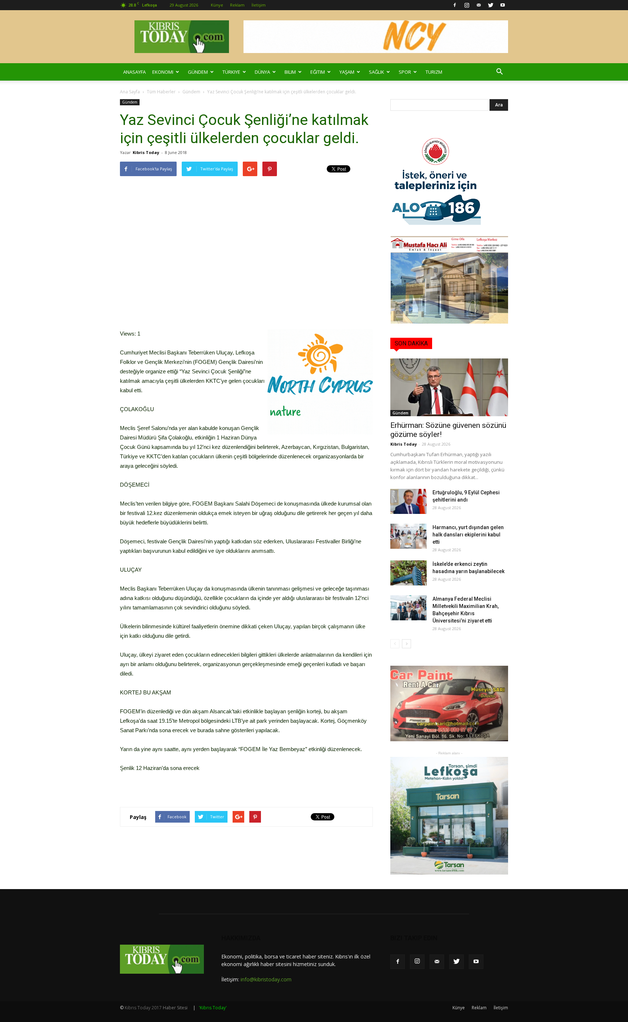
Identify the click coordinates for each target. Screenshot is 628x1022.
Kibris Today (146, 152)
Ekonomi (162, 72)
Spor (405, 72)
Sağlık (376, 72)
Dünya (262, 72)
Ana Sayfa (130, 92)
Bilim (290, 72)
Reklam (237, 5)
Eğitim (317, 72)
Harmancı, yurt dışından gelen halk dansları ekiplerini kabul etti (468, 534)
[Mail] (478, 5)
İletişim (258, 5)
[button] (499, 72)
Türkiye (231, 72)
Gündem (198, 72)
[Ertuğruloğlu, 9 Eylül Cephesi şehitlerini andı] (408, 501)
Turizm (434, 72)
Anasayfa (134, 72)
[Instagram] (466, 5)
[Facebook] (454, 5)
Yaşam (346, 72)
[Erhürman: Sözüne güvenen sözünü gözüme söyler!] (449, 387)
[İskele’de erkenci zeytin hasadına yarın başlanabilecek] (408, 572)
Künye (217, 5)
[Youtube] (502, 5)
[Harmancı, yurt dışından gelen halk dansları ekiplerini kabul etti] (408, 536)
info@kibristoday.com (266, 979)
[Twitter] (490, 5)
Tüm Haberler (161, 92)
